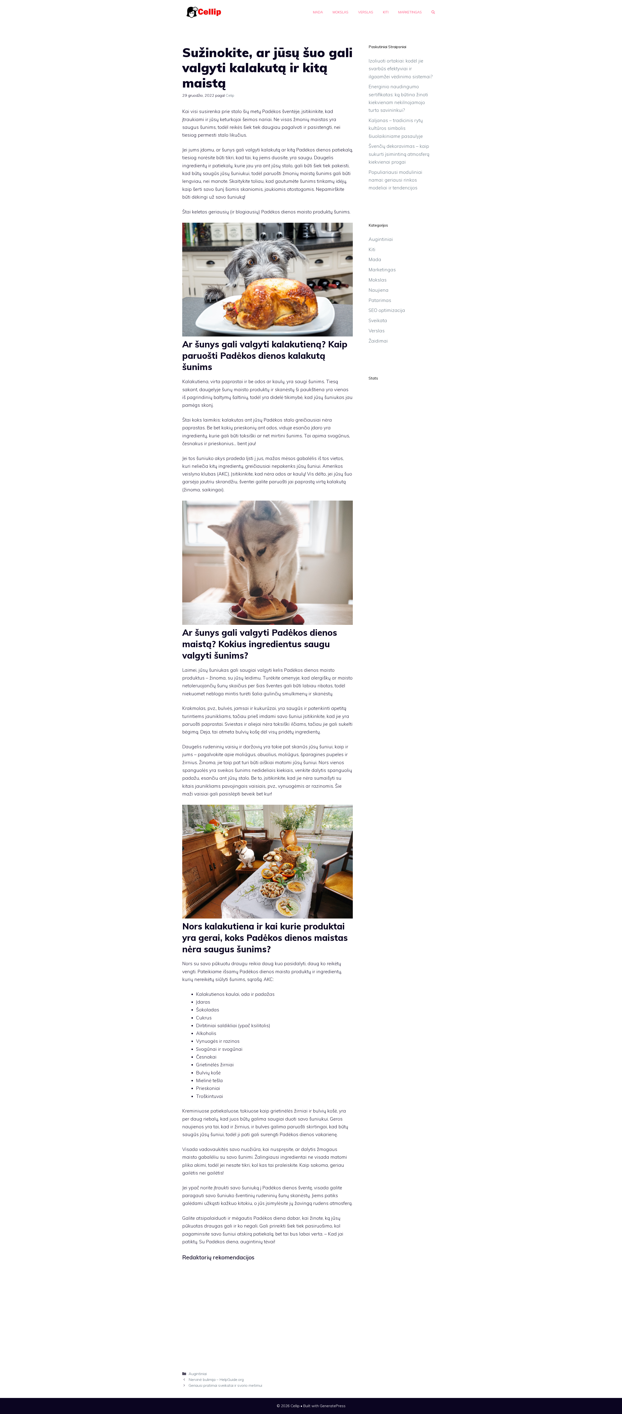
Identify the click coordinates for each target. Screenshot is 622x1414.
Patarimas (380, 300)
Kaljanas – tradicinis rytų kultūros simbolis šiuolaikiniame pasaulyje (396, 128)
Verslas (365, 12)
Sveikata (378, 320)
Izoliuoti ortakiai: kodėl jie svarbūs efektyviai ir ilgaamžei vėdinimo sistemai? (401, 69)
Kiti (386, 12)
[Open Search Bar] (433, 12)
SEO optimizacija (387, 310)
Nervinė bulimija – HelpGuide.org (216, 1379)
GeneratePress (333, 1406)
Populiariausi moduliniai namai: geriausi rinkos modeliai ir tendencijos (395, 180)
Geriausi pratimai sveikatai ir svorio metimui (225, 1385)
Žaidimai (378, 341)
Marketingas (410, 12)
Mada (318, 12)
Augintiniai (198, 1373)
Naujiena (379, 290)
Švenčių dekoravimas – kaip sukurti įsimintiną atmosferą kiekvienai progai (399, 154)
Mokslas (340, 12)
